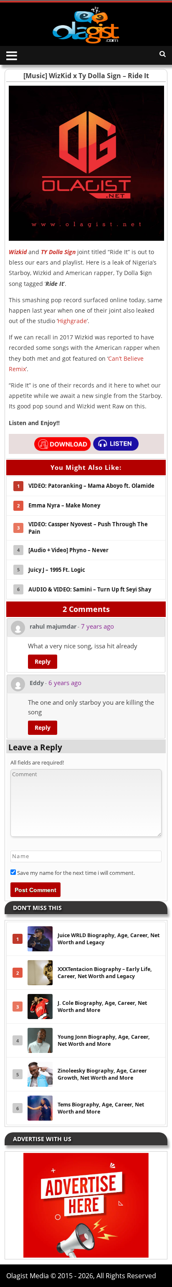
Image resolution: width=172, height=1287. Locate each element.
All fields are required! (37, 762)
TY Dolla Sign (58, 252)
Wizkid (18, 252)
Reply (43, 661)
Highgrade (72, 321)
